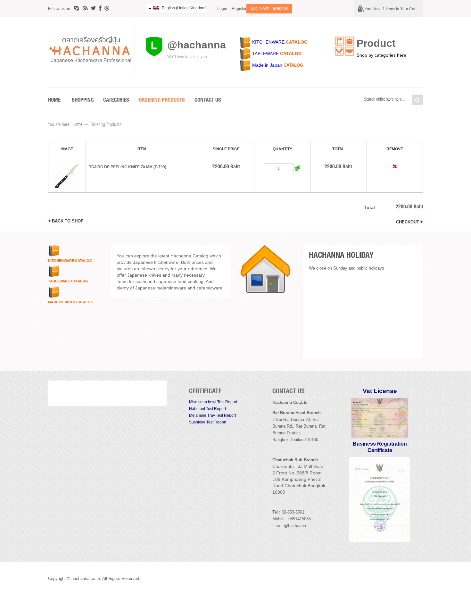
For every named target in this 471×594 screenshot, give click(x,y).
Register (239, 8)
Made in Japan (267, 65)
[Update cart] (298, 168)
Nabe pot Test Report (207, 408)
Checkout (408, 222)
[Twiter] (93, 8)
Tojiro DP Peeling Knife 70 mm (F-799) (127, 167)
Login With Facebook (269, 8)
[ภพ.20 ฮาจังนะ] (379, 417)
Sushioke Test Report (207, 422)
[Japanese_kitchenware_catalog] (245, 42)
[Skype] (77, 8)
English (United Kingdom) (184, 8)
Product (376, 43)
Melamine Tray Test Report (212, 415)
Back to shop (67, 221)
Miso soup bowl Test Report (213, 402)
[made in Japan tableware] (251, 65)
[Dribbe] (106, 8)
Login (222, 8)
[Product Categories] (344, 45)
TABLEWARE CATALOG (68, 281)
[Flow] (85, 8)
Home (77, 124)
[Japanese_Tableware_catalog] (245, 53)
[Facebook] (100, 8)
